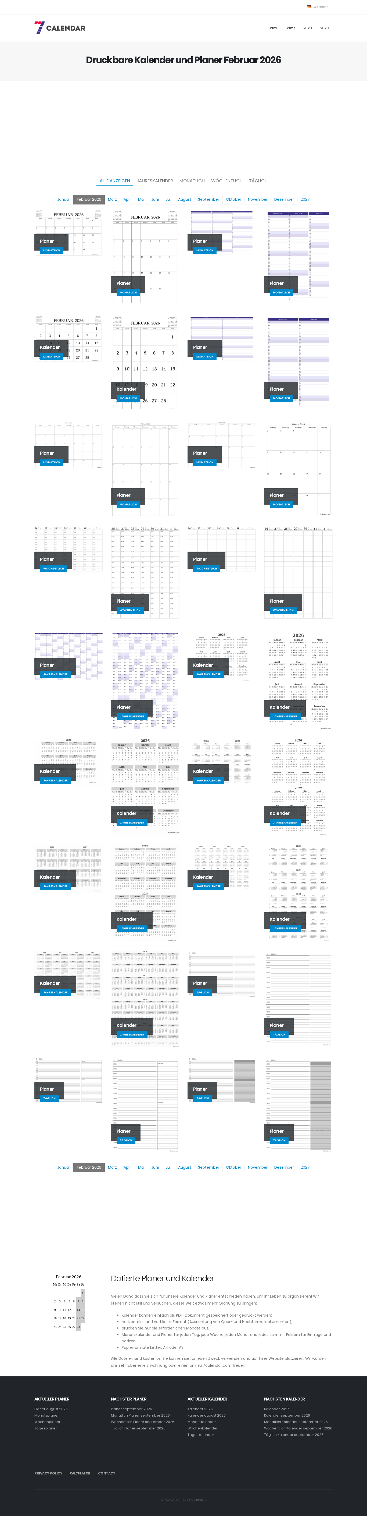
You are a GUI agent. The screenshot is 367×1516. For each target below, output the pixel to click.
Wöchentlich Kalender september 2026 (298, 1428)
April (127, 199)
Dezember (284, 199)
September (208, 199)
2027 (291, 28)
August (184, 199)
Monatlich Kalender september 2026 (296, 1422)
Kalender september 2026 (287, 1415)
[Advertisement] (183, 127)
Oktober (233, 199)
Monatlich (192, 180)
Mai (141, 199)
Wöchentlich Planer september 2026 (142, 1422)
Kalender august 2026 (207, 1415)
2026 (274, 28)
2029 (324, 28)
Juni (155, 199)
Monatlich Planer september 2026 (140, 1415)
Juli (168, 199)
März (112, 199)
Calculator (80, 1473)
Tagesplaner (45, 1428)
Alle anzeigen (115, 180)
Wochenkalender (203, 1428)
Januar (63, 199)
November (258, 199)
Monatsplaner (46, 1415)
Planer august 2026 (51, 1409)
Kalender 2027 (276, 1409)
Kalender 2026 (200, 1409)
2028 (307, 28)
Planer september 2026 (131, 1409)
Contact (107, 1473)
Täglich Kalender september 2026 (293, 1434)
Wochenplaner (47, 1422)
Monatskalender (202, 1422)
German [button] (319, 7)
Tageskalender (201, 1434)
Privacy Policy (48, 1473)
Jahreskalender (154, 180)
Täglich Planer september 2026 (138, 1428)
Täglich (258, 180)
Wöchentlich (227, 180)
